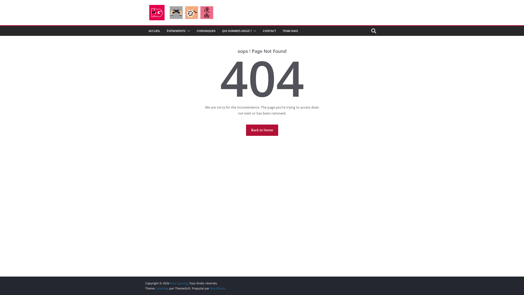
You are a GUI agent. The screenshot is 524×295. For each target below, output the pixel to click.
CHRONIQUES (206, 31)
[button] (188, 31)
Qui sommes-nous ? (237, 31)
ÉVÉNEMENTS (176, 31)
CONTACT (269, 31)
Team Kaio (290, 31)
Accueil (154, 31)
